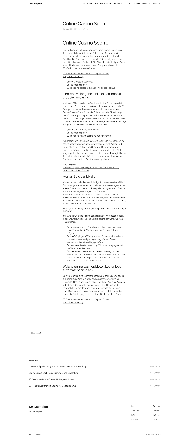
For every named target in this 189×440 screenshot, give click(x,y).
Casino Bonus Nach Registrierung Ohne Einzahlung (53, 373)
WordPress (157, 434)
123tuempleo (35, 3)
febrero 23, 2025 (155, 366)
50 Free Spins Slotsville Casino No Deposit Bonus (52, 386)
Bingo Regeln (69, 164)
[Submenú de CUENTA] (159, 3)
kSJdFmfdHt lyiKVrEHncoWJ (78, 29)
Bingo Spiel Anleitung (73, 76)
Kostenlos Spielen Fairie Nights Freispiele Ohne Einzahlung (91, 167)
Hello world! (36, 333)
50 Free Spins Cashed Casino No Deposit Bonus (86, 73)
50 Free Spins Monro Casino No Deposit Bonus (51, 379)
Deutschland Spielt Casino (76, 170)
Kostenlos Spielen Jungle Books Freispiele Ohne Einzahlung (58, 366)
